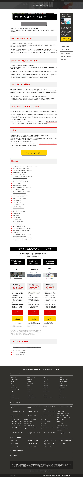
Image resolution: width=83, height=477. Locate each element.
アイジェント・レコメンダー (48, 397)
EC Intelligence (30, 383)
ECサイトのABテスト (17, 200)
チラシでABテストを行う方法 (18, 189)
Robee (12, 393)
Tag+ (60, 395)
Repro (61, 391)
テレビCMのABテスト (17, 202)
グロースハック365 (63, 397)
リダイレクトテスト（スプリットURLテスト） (50, 441)
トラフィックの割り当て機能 (32, 443)
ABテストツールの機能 (65, 53)
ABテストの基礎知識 (17, 349)
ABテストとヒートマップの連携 (19, 211)
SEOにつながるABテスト (17, 213)
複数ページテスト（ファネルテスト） (33, 440)
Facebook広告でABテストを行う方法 (20, 178)
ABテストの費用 (16, 215)
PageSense (13, 391)
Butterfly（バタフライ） (31, 377)
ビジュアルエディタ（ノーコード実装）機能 (49, 444)
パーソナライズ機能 (14, 443)
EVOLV (61, 383)
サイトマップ (12, 475)
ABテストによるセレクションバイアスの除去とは (22, 170)
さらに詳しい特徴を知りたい (18, 318)
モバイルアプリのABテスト (18, 219)
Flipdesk (28, 385)
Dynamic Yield (13, 377)
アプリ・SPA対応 (62, 443)
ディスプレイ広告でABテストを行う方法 (20, 181)
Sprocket (12, 395)
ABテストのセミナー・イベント (19, 204)
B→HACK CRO (46, 379)
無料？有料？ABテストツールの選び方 (50, 432)
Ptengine (28, 391)
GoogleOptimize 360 (63, 385)
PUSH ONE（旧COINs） (64, 381)
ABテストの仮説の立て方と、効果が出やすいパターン (23, 234)
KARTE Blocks (62, 387)
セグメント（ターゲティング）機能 (65, 440)
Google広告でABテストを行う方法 (19, 185)
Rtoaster (28, 393)
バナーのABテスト (16, 217)
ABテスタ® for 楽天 (14, 379)
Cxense (12, 381)
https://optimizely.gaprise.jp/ (31, 325)
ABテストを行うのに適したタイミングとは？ (21, 191)
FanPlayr (12, 385)
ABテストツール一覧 (65, 46)
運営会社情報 (63, 59)
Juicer (28, 387)
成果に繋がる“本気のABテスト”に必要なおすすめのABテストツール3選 (34, 152)
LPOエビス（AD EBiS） (15, 389)
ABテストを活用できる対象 (18, 221)
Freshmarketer (46, 385)
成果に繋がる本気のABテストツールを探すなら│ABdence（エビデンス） (61, 0)
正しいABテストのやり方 (17, 232)
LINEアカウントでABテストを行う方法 (20, 194)
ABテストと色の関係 (17, 183)
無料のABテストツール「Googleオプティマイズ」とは (23, 239)
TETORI (12, 397)
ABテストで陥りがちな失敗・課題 (19, 236)
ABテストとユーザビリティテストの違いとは (21, 168)
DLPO (12, 383)
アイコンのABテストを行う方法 (19, 180)
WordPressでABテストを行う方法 (19, 193)
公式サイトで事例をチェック (18, 312)
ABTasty (61, 377)
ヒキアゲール (29, 399)
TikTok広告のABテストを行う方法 (19, 172)
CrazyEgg (29, 381)
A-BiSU (45, 377)
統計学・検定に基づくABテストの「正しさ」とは (22, 238)
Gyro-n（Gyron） (14, 387)
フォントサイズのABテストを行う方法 (20, 174)
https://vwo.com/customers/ (47, 325)
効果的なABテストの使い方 (66, 56)
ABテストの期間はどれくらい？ (19, 226)
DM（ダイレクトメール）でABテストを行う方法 (22, 187)
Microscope (29, 389)
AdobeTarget (29, 379)
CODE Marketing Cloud (64, 379)
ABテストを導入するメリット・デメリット (21, 230)
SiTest (61, 393)
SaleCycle (45, 393)
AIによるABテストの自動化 (31, 446)
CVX (44, 381)
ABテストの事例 (16, 223)
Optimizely (62, 389)
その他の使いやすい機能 (48, 446)
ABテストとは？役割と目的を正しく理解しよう (22, 228)
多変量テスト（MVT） (15, 440)
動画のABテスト (16, 209)
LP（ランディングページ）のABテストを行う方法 (22, 176)
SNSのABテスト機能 (16, 206)
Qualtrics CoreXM (47, 391)
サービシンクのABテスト (15, 399)
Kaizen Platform (46, 387)
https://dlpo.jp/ (13, 325)
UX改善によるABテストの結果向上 (19, 198)
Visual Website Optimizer (31, 397)
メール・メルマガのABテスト (18, 208)
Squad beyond (29, 395)
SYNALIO (45, 395)
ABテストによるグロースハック (19, 224)
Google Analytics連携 (15, 446)
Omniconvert (46, 389)
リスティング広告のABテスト (18, 196)
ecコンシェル (46, 383)
